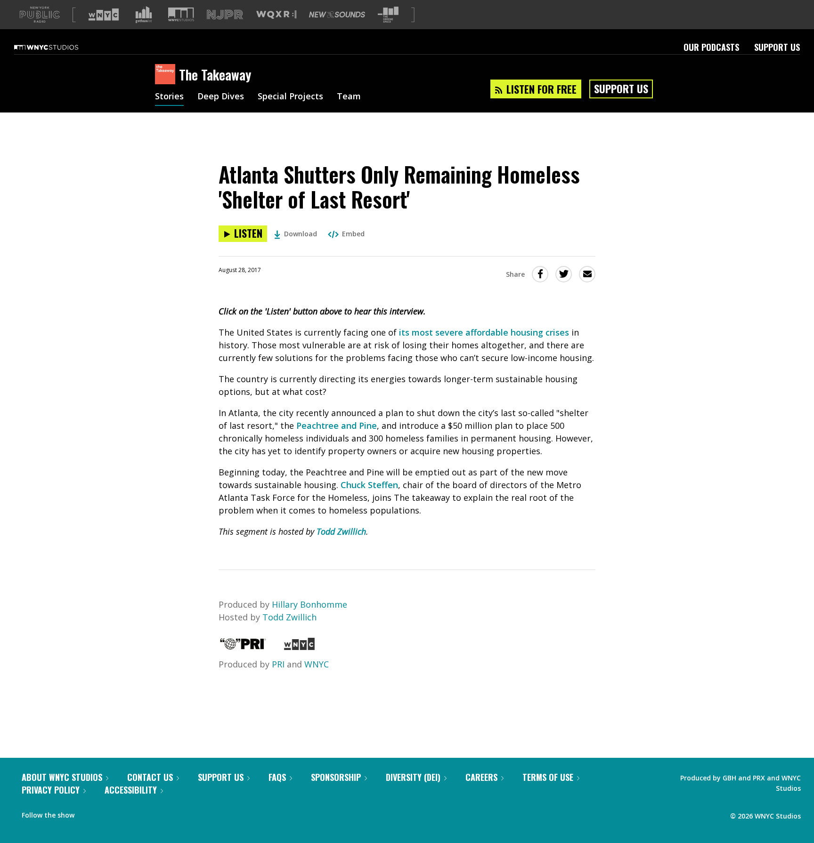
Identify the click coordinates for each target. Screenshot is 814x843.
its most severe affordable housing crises (484, 332)
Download (300, 233)
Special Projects (290, 97)
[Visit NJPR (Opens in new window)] (225, 15)
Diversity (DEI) (413, 777)
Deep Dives (220, 97)
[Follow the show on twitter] (106, 813)
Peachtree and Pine (336, 425)
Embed (353, 233)
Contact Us (150, 777)
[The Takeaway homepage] (167, 75)
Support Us (777, 47)
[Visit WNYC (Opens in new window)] (104, 14)
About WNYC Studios (62, 777)
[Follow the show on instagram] (124, 813)
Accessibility (131, 790)
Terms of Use (547, 777)
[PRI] (243, 646)
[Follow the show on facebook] (88, 813)
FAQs (277, 777)
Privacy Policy (51, 790)
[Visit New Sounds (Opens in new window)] (337, 14)
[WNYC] (299, 646)
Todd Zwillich (341, 531)
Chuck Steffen (369, 484)
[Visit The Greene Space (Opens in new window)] (388, 15)
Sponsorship (336, 777)
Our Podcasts (711, 47)
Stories (169, 97)
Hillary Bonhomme (309, 604)
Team (349, 97)
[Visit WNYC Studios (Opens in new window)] (181, 14)
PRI (278, 664)
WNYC (316, 664)
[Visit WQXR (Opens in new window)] (276, 14)
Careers (481, 777)
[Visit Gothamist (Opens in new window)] (143, 14)
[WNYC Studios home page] (58, 47)
